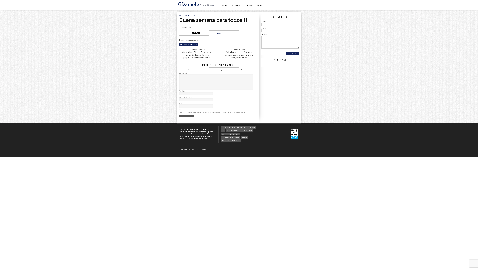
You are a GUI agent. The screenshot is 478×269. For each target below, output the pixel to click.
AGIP (223, 134)
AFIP (223, 131)
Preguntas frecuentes (254, 5)
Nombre (182, 91)
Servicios (236, 5)
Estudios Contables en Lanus (237, 131)
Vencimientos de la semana (231, 137)
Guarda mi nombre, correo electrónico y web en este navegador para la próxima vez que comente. (212, 112)
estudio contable (233, 134)
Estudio (224, 5)
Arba (250, 131)
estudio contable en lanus (246, 127)
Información (187, 15)
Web (180, 103)
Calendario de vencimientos (231, 141)
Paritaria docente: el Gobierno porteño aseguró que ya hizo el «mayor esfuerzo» (239, 55)
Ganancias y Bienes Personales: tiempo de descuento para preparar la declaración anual (196, 55)
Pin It (219, 33)
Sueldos (245, 137)
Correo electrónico (186, 97)
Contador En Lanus (228, 127)
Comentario (183, 73)
